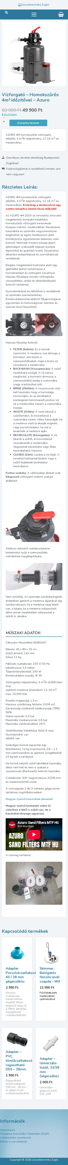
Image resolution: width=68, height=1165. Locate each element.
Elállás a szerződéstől (13, 1141)
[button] (6, 12)
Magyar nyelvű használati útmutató (29, 799)
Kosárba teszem (28, 123)
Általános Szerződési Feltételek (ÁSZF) (24, 1134)
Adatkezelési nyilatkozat (15, 1137)
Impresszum (7, 1130)
